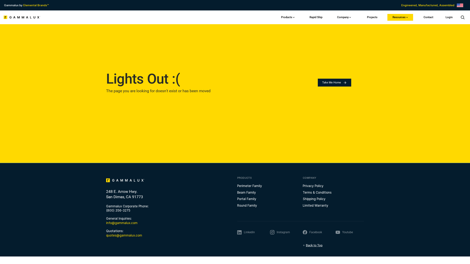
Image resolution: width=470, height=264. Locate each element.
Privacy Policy (313, 186)
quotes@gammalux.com (124, 235)
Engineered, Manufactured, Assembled (427, 5)
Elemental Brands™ (36, 5)
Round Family (247, 205)
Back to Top (314, 245)
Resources (399, 17)
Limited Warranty (315, 205)
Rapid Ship (316, 17)
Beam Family (246, 192)
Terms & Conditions (317, 192)
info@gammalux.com (122, 223)
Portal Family (246, 199)
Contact (428, 17)
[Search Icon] (462, 17)
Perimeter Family (249, 186)
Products (286, 17)
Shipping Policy (314, 199)
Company (343, 17)
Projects (372, 17)
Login (449, 17)
